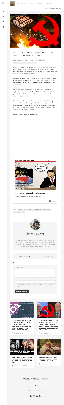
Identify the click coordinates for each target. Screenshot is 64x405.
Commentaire (18, 268)
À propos (52, 8)
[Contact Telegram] (3, 27)
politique (17, 212)
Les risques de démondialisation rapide (30, 193)
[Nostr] (3, 11)
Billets (41, 60)
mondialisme (47, 209)
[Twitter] (3, 16)
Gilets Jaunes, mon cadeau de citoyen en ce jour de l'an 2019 (48, 359)
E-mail (38, 279)
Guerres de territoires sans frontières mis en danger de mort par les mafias (22, 360)
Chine (20, 209)
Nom (16, 279)
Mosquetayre (32, 60)
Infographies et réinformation (25, 63)
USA (23, 212)
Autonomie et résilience (20, 353)
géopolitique (37, 209)
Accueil (46, 8)
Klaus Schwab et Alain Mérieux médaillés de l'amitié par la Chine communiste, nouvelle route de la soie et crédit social (49, 325)
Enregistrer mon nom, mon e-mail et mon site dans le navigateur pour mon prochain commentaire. (34, 286)
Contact (58, 8)
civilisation (27, 209)
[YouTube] (3, 22)
